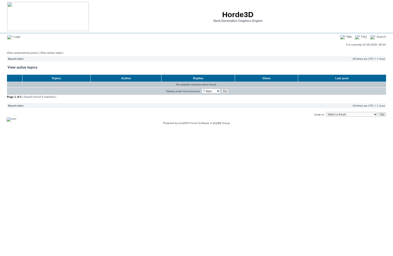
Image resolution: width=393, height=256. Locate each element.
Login (16, 36)
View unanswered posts (22, 52)
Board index (16, 58)
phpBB (183, 123)
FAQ (363, 36)
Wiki (349, 36)
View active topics (51, 52)
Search (381, 36)
